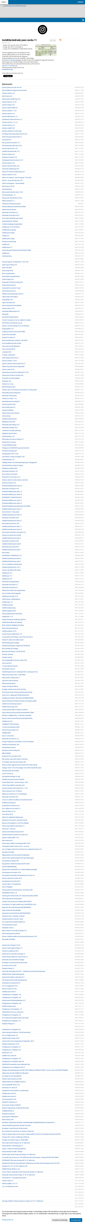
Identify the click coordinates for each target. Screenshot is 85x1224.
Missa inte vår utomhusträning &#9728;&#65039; (16, 907)
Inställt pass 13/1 (7, 573)
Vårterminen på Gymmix (9, 209)
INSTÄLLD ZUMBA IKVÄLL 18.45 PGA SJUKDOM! (16, 715)
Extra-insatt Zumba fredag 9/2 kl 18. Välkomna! (16, 1143)
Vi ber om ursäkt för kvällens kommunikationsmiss (17, 800)
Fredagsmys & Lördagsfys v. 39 (11, 1058)
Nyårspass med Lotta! (8, 422)
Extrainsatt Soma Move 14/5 (10, 488)
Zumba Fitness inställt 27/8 (10, 730)
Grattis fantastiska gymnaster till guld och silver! (16, 1125)
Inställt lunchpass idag (9, 608)
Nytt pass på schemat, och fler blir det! (13, 651)
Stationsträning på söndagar (10, 643)
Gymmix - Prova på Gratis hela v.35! (12, 180)
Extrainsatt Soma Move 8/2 (10, 797)
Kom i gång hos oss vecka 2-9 (11, 808)
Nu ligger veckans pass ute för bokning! (14, 689)
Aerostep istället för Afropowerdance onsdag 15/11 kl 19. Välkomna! (22, 1201)
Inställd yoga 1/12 (7, 602)
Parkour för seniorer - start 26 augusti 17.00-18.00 (16, 177)
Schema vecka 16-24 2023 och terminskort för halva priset (19, 390)
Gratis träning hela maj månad (11, 933)
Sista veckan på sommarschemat (12, 898)
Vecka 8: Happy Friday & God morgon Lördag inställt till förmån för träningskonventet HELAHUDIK (31, 1134)
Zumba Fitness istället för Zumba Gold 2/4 (14, 957)
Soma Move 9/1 (7, 139)
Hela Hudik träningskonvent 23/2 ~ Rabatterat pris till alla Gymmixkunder (23, 971)
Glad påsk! (5, 314)
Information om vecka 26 (9, 1087)
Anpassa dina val (7, 1220)
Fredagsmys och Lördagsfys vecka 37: (13, 1067)
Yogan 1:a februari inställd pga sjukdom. (14, 1148)
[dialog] (42, 1215)
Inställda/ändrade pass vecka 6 (11, 558)
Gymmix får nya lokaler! (9, 334)
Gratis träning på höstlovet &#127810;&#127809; (16, 250)
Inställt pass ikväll (7, 605)
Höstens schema (7, 657)
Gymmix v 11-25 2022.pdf (9, 65)
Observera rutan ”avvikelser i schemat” (13, 916)
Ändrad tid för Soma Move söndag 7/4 (13, 954)
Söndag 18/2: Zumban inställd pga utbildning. (15, 1137)
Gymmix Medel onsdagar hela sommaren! (14, 90)
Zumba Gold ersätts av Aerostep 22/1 (13, 977)
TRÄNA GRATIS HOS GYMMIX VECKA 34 (14, 1082)
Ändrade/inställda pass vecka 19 (12, 491)
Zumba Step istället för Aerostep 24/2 (13, 785)
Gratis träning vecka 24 (9, 291)
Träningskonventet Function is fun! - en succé (15, 846)
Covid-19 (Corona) (7, 773)
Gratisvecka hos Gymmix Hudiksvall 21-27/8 (15, 372)
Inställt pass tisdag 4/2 (9, 802)
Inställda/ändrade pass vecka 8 (11, 544)
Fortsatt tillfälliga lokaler (9, 445)
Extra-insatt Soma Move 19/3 (10, 523)
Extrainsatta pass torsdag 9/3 (11, 401)
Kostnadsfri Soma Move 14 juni (11, 288)
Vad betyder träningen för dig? (11, 776)
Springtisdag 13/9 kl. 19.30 (10, 454)
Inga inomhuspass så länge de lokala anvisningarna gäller (19, 701)
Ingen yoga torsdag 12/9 (9, 265)
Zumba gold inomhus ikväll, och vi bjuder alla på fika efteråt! (20, 895)
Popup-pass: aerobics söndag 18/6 (12, 375)
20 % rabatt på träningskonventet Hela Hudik (15, 1018)
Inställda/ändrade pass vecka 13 (12, 515)
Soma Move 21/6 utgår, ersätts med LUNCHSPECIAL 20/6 (19, 904)
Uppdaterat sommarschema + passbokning (15, 1090)
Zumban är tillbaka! (7, 410)
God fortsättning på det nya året (11, 343)
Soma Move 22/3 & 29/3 (9, 965)
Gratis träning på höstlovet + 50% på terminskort (16, 1032)
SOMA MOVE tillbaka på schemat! (12, 622)
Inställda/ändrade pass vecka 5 (11, 561)
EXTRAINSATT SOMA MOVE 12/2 (12, 555)
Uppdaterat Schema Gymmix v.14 (12, 119)
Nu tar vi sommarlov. (8, 736)
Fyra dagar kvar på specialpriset (11, 1076)
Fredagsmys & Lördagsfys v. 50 (11, 994)
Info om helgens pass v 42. (10, 1035)
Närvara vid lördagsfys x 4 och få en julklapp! (15, 823)
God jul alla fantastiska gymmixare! (12, 218)
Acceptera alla (76, 1220)
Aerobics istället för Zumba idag (11, 131)
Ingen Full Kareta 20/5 (8, 302)
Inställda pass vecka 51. (9, 991)
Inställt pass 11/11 (7, 616)
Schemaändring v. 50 (8, 436)
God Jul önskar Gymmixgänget (11, 593)
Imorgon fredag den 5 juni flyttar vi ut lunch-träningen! (18, 741)
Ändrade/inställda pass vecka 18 (12, 494)
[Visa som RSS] (60, 40)
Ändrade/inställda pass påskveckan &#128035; (16, 506)
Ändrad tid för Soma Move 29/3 (11, 756)
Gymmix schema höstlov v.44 (10, 166)
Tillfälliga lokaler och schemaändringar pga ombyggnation (19, 462)
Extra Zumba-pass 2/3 (8, 407)
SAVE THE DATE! (7, 267)
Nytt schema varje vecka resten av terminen (15, 759)
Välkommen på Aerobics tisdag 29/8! (13, 366)
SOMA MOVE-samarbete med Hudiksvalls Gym (16, 1064)
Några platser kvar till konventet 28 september (15, 855)
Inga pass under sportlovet (10, 680)
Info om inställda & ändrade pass (12, 564)
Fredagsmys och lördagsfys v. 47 (12, 1009)
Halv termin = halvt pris (8, 829)
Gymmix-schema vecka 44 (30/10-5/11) (13, 363)
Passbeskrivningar (7, 69)
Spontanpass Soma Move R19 (11, 881)
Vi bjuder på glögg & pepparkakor (12, 224)
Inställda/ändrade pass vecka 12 (12, 520)
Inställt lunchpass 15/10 (9, 631)
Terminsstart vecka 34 (8, 669)
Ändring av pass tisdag (9, 241)
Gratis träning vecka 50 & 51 (10, 358)
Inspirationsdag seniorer (9, 419)
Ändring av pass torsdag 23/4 (11, 750)
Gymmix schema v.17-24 (9, 110)
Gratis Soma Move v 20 (9, 483)
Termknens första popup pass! (11, 203)
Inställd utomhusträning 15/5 (10, 744)
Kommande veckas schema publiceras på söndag (17, 692)
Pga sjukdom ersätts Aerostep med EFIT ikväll (15, 863)
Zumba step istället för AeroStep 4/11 (13, 826)
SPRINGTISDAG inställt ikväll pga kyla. (13, 974)
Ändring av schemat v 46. (9, 157)
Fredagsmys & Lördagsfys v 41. (11, 1047)
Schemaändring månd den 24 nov (12, 145)
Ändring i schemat (7, 654)
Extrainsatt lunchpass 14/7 (10, 471)
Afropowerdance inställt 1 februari (12, 1151)
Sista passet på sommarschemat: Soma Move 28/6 (17, 890)
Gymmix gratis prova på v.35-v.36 (11, 87)
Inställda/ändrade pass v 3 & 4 (11, 567)
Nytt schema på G (7, 840)
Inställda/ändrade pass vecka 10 (12, 529)
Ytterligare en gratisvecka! (9, 468)
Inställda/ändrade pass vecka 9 (11, 538)
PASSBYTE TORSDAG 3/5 (9, 1102)
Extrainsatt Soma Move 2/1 (10, 212)
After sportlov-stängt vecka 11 (11, 677)
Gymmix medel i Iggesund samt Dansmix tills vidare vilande (19, 765)
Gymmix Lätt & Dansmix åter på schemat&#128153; (17, 718)
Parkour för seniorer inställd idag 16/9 (13, 171)
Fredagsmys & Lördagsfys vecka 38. (13, 1061)
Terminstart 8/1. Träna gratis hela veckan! (14, 1178)
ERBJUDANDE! (6, 753)
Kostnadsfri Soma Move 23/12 (11, 983)
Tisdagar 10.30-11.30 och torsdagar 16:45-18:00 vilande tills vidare (21, 768)
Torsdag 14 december (8, 355)
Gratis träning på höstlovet (10, 628)
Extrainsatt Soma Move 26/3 (10, 517)
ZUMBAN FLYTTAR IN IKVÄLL (10, 724)
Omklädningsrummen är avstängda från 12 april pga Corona (20, 672)
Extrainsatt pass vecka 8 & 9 (10, 547)
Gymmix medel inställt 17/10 (10, 837)
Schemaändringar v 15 (8, 195)
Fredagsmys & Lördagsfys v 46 (11, 1015)
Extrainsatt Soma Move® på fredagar (13, 959)
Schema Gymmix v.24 (8, 93)
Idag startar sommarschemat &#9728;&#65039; (16, 913)
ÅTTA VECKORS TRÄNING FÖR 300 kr (13, 625)
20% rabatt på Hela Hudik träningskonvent (14, 980)
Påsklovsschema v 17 (8, 201)
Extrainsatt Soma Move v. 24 (10, 738)
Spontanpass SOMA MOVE (10, 1116)
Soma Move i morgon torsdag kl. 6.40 (13, 456)
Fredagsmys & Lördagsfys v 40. (11, 1050)
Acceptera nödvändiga (60, 1220)
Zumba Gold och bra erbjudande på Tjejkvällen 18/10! (18, 1041)
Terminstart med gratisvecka (10, 581)
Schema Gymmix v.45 (8, 163)
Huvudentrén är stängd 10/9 (10, 861)
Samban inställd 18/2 (8, 128)
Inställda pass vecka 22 (9, 1093)
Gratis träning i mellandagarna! (11, 599)
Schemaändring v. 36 (8, 459)
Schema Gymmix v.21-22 (9, 102)
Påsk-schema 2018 (7, 1119)
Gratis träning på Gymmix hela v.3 (12, 137)
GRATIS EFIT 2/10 (7, 1052)
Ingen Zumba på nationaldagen (11, 910)
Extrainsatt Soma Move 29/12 (10, 215)
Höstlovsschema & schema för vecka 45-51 (15, 834)
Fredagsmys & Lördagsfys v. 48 (11, 1003)
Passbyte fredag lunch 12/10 (10, 1044)
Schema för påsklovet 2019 (10, 951)
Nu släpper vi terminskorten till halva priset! (15, 1128)
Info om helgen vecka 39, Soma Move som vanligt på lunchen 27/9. (22, 849)
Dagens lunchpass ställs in (10, 686)
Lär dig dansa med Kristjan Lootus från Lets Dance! (17, 637)
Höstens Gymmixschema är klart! (12, 1079)
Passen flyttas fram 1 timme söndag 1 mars (15, 782)
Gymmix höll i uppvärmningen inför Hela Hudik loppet (18, 858)
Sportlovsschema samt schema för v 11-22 (15, 788)
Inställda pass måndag (9, 230)
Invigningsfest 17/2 (8, 328)
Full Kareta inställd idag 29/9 (10, 169)
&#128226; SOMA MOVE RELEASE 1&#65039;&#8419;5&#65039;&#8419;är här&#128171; (28, 1122)
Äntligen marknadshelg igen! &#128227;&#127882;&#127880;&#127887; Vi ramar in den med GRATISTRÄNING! (35, 1070)
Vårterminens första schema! (10, 413)
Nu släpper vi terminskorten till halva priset (14, 962)
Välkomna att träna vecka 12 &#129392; (14, 675)
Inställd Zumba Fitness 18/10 (10, 1038)
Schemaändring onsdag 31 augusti (12, 465)
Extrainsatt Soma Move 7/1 (10, 584)
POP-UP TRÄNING (7, 887)
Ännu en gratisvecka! (8, 273)
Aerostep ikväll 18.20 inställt (10, 770)
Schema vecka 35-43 (8, 369)
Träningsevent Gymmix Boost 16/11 (12, 160)
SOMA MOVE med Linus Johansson (12, 1012)
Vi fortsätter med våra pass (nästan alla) (14, 762)
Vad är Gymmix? (7, 663)
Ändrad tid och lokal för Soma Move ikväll (14, 820)
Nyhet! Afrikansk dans (8, 387)
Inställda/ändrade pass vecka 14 (12, 509)
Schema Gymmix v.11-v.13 (9, 122)
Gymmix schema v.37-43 (9, 174)
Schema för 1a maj (7, 384)
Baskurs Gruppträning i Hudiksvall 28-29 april (15, 1108)
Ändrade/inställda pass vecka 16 (12, 503)
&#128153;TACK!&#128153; (10, 317)
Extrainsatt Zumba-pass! (9, 395)
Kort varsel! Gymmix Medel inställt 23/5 (13, 922)
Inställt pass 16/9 (7, 721)
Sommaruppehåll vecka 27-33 (11, 1084)
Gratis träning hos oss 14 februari (12, 791)
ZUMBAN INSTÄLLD (8, 1111)
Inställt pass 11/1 (7, 576)
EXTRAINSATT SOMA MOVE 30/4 (12, 497)
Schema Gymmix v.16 (8, 113)
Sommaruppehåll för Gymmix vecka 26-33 (14, 660)
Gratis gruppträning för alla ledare (12, 613)
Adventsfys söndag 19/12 (10, 427)
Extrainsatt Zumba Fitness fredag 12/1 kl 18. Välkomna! (18, 1175)
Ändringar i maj (6, 381)
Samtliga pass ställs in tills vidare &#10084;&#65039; (18, 698)
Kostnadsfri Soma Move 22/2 (11, 805)
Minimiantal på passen (9, 683)
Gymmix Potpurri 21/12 (9, 811)
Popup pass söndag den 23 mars (12, 198)
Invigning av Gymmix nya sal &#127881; (13, 331)
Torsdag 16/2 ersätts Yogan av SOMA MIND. (15, 1140)
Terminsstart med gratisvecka (11, 276)
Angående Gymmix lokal (9, 433)
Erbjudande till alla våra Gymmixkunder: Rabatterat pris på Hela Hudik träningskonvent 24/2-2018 (30, 1163)
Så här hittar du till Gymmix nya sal (12, 323)
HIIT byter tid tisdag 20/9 (9, 451)
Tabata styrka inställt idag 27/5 (11, 99)
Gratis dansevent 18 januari (10, 221)
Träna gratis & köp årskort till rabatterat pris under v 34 (18, 875)
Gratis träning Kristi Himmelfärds (11, 305)
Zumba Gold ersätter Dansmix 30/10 (13, 832)
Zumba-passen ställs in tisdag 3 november (15, 709)
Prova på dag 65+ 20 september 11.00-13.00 (15, 262)
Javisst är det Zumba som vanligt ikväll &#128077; (17, 901)
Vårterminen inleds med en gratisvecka (13, 590)
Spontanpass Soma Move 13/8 (11, 872)
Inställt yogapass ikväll (9, 611)
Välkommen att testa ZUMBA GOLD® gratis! (15, 1073)
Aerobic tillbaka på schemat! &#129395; (14, 206)
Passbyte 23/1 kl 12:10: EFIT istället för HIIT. (15, 1166)
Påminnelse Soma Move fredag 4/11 (13, 439)
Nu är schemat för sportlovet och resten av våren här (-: (18, 1131)
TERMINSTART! (6, 733)
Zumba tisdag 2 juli (7, 279)
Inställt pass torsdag (8, 233)
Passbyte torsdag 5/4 (8, 1114)
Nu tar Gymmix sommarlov (10, 474)
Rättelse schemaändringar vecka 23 (12, 294)
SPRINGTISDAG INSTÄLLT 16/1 (11, 1169)
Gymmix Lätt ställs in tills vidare (11, 570)
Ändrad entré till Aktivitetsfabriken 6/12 (13, 1000)
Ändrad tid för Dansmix (9, 442)
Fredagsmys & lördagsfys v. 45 (11, 1021)
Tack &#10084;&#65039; (9, 866)
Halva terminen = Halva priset (10, 512)
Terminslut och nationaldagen (11, 378)
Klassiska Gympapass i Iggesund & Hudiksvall (16, 645)
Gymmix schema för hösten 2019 (12, 878)
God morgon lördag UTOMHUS (11, 1105)
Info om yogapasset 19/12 (10, 986)
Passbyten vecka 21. (8, 927)
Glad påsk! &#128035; (8, 939)
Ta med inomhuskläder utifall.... (11, 727)
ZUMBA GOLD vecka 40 (9, 1055)
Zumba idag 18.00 (7, 270)
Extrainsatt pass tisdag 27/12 (10, 424)
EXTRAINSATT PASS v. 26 (9, 893)
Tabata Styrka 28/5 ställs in (10, 297)
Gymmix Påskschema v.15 (9, 116)
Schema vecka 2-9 (7, 1180)
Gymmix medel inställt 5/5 (9, 108)
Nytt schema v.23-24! (8, 186)
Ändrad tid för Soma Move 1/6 (11, 477)
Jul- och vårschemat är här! (10, 1186)
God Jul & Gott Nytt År (8, 349)
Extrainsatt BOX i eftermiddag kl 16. (12, 1146)
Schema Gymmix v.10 (8, 125)
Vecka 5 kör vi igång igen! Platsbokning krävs (15, 695)
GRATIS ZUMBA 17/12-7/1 (10, 1183)
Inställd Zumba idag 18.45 (10, 706)
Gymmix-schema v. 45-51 (9, 360)
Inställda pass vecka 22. (9, 1096)
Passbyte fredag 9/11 (8, 1023)
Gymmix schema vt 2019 (9, 989)
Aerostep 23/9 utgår (8, 852)
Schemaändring (7, 189)
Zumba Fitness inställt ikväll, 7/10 (12, 634)
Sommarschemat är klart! (9, 925)
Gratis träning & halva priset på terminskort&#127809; (18, 712)
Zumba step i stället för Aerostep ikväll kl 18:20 (16, 843)
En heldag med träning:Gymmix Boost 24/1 (14, 134)
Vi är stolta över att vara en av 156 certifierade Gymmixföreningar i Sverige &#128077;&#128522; (30, 1157)
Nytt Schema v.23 (7, 96)
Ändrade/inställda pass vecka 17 (12, 500)
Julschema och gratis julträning (11, 430)
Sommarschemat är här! (9, 1099)
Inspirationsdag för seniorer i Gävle (12, 919)
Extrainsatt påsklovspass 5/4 (10, 311)
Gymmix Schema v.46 (8, 154)
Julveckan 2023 (6, 352)
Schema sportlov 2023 (8, 404)
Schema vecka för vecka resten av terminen (15, 480)
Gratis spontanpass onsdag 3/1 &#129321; (15, 340)
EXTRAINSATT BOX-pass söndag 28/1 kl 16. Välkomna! (18, 1160)
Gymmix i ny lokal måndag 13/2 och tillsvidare (15, 326)
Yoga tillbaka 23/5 (7, 299)
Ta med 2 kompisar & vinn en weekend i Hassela (16, 320)
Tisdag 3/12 (5, 235)
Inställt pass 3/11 (7, 247)
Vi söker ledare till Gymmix (10, 666)
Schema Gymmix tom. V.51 (10, 148)
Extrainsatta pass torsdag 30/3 (11, 392)
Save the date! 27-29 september (11, 884)
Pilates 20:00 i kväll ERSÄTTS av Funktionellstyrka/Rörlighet (19, 869)
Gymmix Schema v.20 (8, 105)
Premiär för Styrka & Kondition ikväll (12, 640)
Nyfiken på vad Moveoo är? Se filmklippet (14, 794)
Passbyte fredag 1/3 (8, 968)
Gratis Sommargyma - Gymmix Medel (13, 183)
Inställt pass (5, 244)
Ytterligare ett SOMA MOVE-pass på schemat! (15, 448)
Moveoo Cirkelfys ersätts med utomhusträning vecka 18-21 (19, 936)
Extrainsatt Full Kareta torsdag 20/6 (12, 282)
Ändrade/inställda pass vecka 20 (12, 486)
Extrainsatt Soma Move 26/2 (10, 541)
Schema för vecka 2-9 (8, 337)
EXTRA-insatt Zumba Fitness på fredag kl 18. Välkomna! (18, 1154)
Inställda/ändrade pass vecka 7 (11, 549)
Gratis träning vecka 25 (9, 285)
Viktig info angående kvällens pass (12, 817)
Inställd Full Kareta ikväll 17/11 (11, 151)
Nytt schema (6, 552)
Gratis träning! (6, 416)
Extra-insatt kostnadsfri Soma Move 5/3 (14, 532)
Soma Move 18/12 (7, 814)
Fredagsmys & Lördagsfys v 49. (11, 997)
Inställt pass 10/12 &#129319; (11, 227)
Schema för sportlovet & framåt (11, 535)
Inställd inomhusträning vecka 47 (12, 704)
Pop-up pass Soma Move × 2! (11, 142)
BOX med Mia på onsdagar (10, 648)
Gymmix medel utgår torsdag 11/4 (12, 948)
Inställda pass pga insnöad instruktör (13, 779)
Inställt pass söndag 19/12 (10, 596)
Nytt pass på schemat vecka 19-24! (12, 192)
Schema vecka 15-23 (8, 308)
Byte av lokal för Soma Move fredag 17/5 (14, 930)
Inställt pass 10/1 (7, 579)
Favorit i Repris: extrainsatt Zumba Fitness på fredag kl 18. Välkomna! (22, 1172)
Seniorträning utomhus (9, 747)
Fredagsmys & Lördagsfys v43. (11, 1029)
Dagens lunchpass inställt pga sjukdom (14, 619)
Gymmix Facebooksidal (11, 60)
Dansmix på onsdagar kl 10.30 (11, 945)
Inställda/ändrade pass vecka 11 (19, 40)
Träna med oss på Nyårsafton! (11, 346)
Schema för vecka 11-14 (9, 398)
